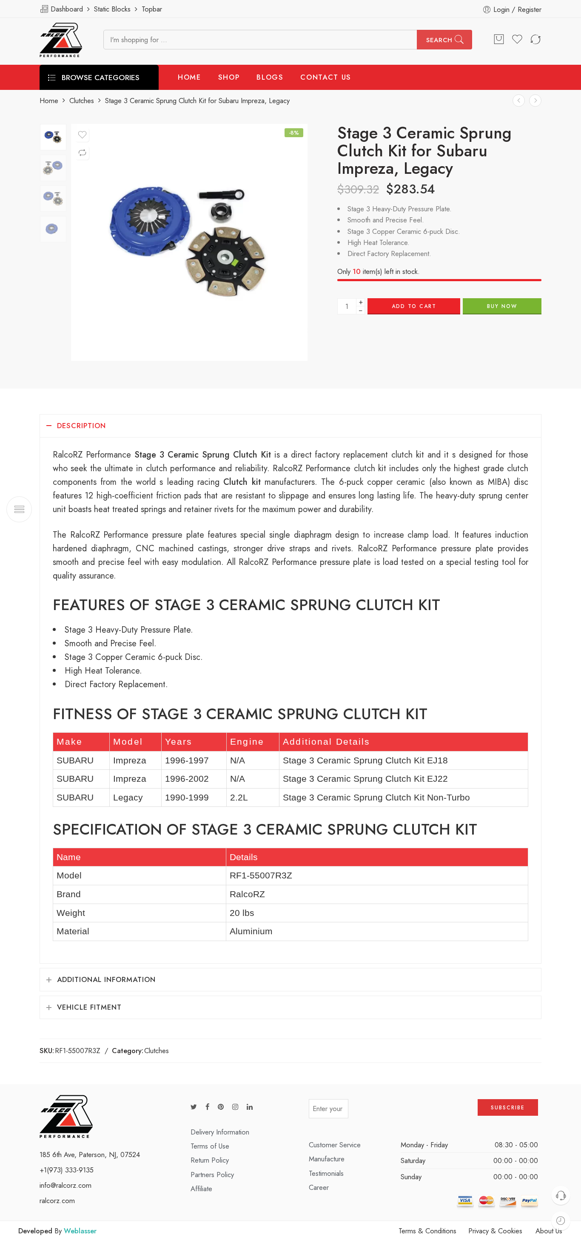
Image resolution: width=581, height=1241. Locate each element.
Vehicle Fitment (89, 1007)
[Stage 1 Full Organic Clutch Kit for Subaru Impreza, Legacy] (519, 100)
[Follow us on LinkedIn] (250, 1107)
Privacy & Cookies (495, 1231)
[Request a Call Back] (560, 1195)
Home (49, 100)
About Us (548, 1231)
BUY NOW (502, 306)
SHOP (229, 77)
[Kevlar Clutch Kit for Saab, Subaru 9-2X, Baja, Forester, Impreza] (535, 100)
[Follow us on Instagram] (235, 1107)
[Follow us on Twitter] (194, 1107)
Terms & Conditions (427, 1231)
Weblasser (80, 1231)
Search (439, 40)
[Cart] (499, 40)
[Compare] (82, 153)
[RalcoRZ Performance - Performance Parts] (61, 40)
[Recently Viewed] (560, 1220)
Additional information (106, 979)
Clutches (81, 100)
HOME (189, 77)
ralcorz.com (57, 1200)
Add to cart (414, 306)
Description (81, 425)
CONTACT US (325, 77)
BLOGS (269, 77)
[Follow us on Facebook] (207, 1107)
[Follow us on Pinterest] (221, 1107)
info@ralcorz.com (65, 1185)
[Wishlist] (82, 135)
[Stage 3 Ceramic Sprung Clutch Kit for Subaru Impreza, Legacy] (53, 137)
